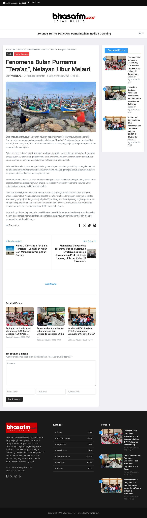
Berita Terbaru (19, 49)
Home (8, 49)
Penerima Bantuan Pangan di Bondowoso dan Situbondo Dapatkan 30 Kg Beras (134, 95)
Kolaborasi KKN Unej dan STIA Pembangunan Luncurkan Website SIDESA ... (81, 332)
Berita (53, 33)
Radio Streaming (100, 33)
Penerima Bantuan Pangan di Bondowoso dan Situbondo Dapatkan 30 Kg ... (50, 332)
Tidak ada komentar (35, 76)
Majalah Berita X (92, 513)
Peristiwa (64, 33)
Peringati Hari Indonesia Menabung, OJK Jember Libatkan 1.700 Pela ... (18, 331)
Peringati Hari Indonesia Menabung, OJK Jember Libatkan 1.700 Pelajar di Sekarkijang (134, 65)
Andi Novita (16, 76)
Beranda (42, 33)
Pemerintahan (80, 33)
